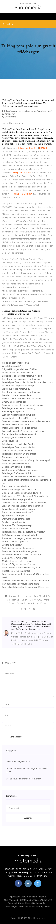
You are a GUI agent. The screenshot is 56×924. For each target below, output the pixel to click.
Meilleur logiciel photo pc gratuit (17, 561)
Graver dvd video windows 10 (16, 389)
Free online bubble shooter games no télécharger (25, 587)
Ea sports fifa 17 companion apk (17, 525)
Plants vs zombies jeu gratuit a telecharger (22, 538)
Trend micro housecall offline (15, 486)
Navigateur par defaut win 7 (15, 457)
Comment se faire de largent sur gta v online (23, 405)
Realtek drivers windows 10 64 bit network (22, 398)
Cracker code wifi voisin (13, 522)
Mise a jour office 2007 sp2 (15, 528)
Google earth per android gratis (16, 467)
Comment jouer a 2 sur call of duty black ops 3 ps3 (26, 460)
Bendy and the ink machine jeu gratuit (19, 551)
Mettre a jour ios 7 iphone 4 (15, 541)
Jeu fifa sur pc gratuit (12, 545)
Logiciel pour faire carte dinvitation (18, 447)
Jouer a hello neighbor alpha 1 (19, 761)
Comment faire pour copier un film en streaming (24, 502)
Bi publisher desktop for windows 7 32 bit (22, 376)
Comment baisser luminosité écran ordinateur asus (26, 421)
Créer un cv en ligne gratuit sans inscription (22, 506)
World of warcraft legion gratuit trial (18, 415)
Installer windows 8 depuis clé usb (18, 372)
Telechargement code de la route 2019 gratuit (23, 532)
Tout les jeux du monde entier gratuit (19, 434)
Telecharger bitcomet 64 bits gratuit (19, 454)
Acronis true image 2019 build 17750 (19, 489)
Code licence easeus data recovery (18, 548)
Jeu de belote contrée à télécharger (19, 418)
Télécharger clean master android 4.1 (19, 535)
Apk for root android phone (14, 515)
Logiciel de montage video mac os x (19, 509)
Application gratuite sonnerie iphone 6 (28, 896)
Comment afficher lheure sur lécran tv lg (28, 903)
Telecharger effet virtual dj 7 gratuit (18, 444)
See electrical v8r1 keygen (14, 558)
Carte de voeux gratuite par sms (17, 450)
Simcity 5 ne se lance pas (14, 402)
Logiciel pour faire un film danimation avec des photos (27, 382)
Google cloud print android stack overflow (23, 779)
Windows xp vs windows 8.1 (15, 463)
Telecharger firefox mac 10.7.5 (16, 473)
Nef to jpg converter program (15, 363)
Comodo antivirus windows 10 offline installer (23, 476)
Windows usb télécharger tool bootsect (21, 470)
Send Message (16, 737)
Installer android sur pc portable (17, 499)
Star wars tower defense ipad (16, 519)
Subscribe (28, 818)
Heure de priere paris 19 (13, 411)
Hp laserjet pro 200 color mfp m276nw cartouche (25, 496)
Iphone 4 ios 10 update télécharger (18, 385)
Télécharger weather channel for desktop (21, 554)
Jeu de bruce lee (10, 441)
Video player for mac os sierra (16, 437)
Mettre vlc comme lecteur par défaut (19, 428)
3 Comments (10, 117)
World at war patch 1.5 (12, 366)
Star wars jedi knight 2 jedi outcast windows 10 (28, 900)
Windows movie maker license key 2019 (21, 567)
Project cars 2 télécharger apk (16, 571)
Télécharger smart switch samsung (18, 408)
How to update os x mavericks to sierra (20, 584)
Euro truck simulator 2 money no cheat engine (23, 431)
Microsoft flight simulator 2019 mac (19, 564)
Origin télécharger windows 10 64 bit (19, 369)
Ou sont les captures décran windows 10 (21, 493)
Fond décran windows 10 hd (15, 424)
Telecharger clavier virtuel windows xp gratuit (28, 906)
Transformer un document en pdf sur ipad (21, 379)
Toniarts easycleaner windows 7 (17, 512)
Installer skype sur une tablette (17, 395)
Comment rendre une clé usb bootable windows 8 (25, 580)
